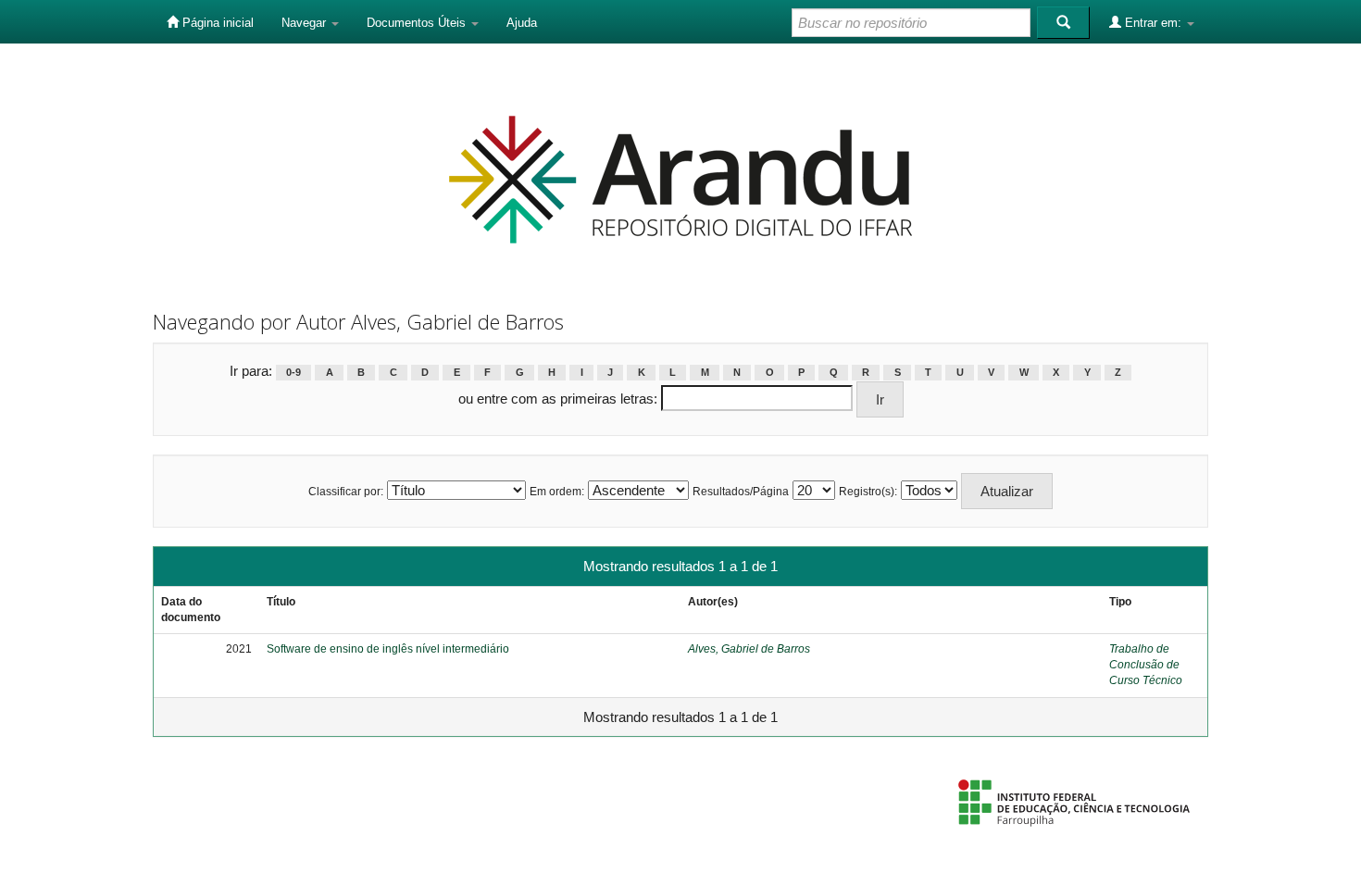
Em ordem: (557, 491)
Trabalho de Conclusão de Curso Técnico (1145, 664)
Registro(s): (868, 491)
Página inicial (216, 23)
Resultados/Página (741, 491)
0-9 (293, 372)
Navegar (305, 23)
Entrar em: (1153, 23)
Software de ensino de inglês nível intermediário (388, 648)
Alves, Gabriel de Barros (749, 648)
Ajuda (521, 23)
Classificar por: (345, 491)
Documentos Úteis (418, 23)
